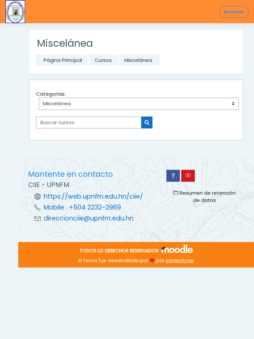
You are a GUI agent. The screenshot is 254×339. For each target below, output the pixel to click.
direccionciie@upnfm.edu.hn (89, 218)
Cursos (103, 60)
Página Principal (63, 60)
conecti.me (180, 260)
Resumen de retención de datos (207, 196)
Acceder (234, 11)
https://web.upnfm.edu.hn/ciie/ (93, 196)
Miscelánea (138, 60)
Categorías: (50, 93)
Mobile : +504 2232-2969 (82, 207)
